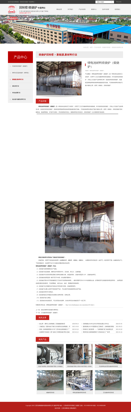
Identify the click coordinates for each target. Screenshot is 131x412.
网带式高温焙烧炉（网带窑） (21, 73)
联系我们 (117, 9)
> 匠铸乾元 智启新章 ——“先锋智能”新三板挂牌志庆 (97, 329)
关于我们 (70, 9)
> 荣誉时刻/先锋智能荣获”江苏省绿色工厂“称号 (95, 332)
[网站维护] (73, 408)
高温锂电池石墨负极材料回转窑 (108, 366)
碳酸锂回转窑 (50, 392)
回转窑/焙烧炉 (28, 7)
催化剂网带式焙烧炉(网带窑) (49, 310)
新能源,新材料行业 (117, 47)
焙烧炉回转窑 (106, 47)
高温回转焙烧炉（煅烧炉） (20, 66)
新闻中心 (94, 9)
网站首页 (59, 9)
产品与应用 (82, 9)
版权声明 (56, 405)
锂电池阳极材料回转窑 (79, 392)
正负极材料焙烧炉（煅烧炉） (50, 312)
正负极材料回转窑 (108, 392)
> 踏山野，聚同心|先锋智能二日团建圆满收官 (51, 323)
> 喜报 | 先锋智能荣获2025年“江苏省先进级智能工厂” (54, 329)
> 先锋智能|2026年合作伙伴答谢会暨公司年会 (95, 323)
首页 (91, 47)
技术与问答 (105, 9)
